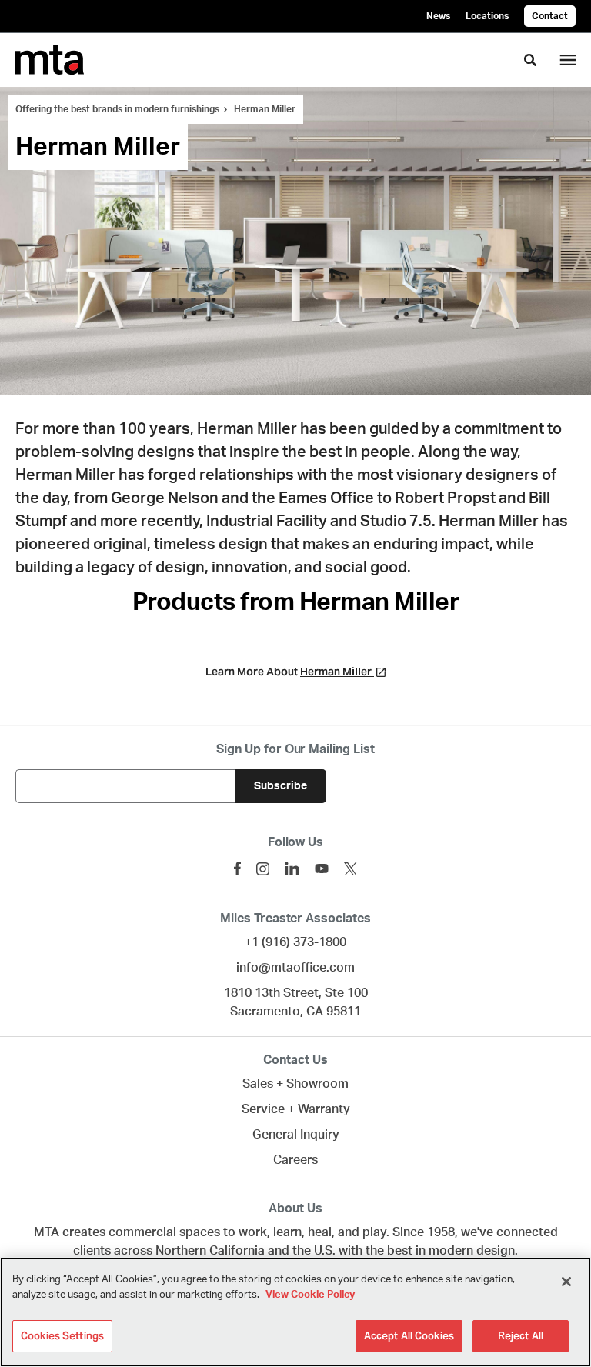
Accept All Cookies (409, 1335)
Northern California (210, 1251)
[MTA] (49, 60)
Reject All (520, 1335)
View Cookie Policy (310, 1295)
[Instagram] (262, 868)
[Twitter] (350, 868)
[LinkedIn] (292, 868)
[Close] (566, 1282)
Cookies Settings (62, 1335)
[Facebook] (237, 868)
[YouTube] (322, 868)
